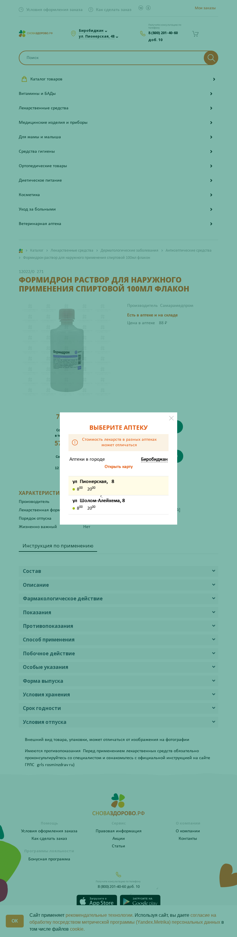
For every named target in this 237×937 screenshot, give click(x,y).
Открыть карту (119, 466)
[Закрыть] (171, 418)
